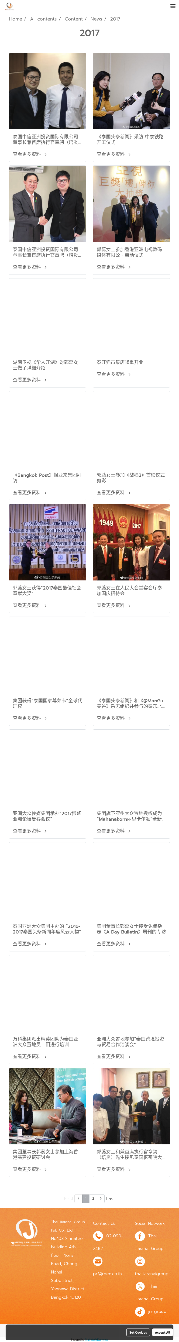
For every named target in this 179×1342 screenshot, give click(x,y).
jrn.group (157, 1311)
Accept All (162, 1332)
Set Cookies (138, 1332)
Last (110, 1198)
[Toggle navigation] (173, 6)
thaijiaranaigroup (152, 1273)
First (68, 1198)
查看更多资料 (28, 154)
